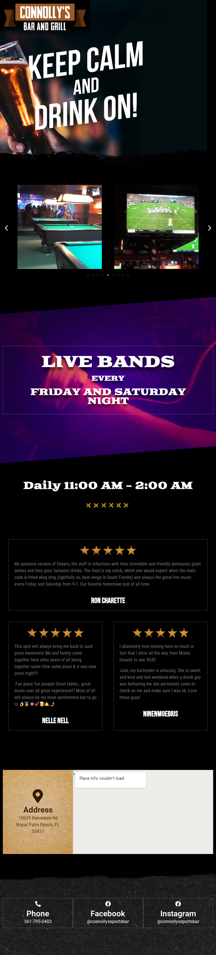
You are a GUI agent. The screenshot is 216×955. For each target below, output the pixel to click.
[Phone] (38, 904)
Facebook (108, 913)
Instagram (178, 913)
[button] (6, 227)
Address (38, 809)
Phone (37, 913)
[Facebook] (108, 904)
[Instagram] (178, 904)
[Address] (38, 796)
